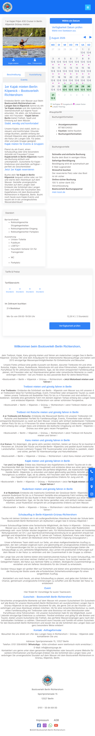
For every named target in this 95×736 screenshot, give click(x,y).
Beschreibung (14, 74)
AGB (56, 720)
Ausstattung (35, 74)
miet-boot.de (58, 192)
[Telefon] (92, 471)
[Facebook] (39, 725)
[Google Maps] (92, 486)
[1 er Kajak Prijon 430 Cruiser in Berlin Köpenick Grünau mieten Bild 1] (24, 42)
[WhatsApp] (92, 479)
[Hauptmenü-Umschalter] (88, 7)
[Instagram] (92, 494)
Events (24, 80)
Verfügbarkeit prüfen (69, 326)
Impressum (42, 720)
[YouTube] (56, 725)
